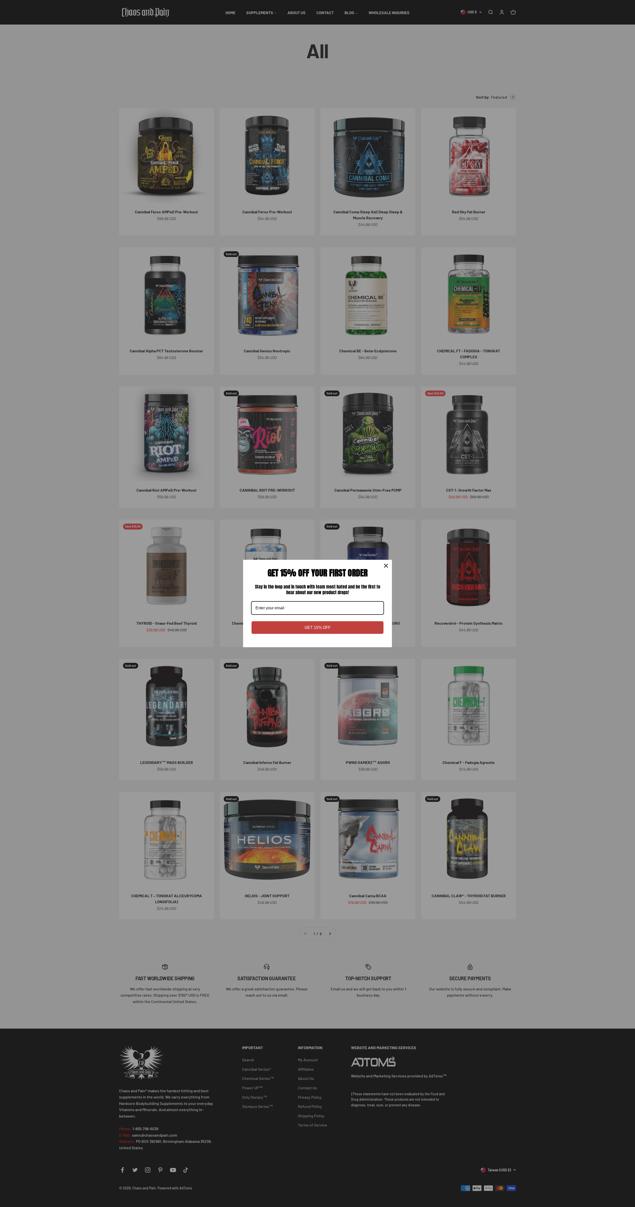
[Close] (386, 566)
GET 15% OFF (318, 627)
